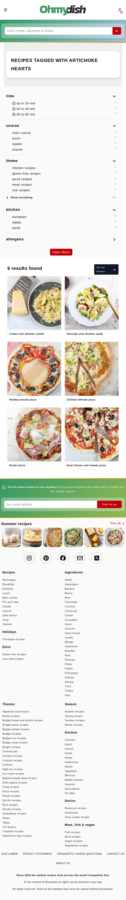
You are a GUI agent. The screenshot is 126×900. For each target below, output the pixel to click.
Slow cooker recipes (77, 817)
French (69, 749)
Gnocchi (70, 628)
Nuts (68, 655)
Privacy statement (37, 854)
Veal (67, 695)
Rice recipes (10, 805)
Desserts (7, 588)
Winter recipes (74, 725)
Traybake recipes (13, 831)
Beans (69, 593)
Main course (10, 597)
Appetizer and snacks (15, 711)
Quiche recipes (11, 800)
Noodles (70, 651)
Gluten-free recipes (14, 654)
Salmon (69, 677)
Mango (69, 642)
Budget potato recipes (16, 729)
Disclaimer (9, 854)
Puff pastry (71, 673)
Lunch (6, 593)
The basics (9, 827)
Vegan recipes (74, 841)
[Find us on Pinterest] (46, 558)
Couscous (71, 611)
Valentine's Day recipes (17, 836)
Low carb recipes (13, 659)
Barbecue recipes (76, 808)
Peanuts (70, 660)
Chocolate (71, 602)
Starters (7, 624)
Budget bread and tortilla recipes (22, 720)
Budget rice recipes (14, 738)
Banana (69, 588)
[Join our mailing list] (80, 558)
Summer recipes (75, 720)
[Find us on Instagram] (29, 558)
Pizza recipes (10, 791)
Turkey (69, 690)
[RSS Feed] (96, 558)
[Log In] (120, 10)
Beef (68, 597)
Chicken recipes (12, 756)
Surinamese (72, 789)
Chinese (70, 740)
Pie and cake (10, 602)
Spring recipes (74, 716)
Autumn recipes (74, 711)
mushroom (71, 646)
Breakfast (8, 584)
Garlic (68, 624)
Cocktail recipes (12, 760)
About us (63, 863)
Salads (6, 606)
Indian (69, 757)
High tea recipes (12, 769)
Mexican (70, 775)
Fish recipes (72, 832)
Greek (68, 753)
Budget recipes (11, 733)
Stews (6, 818)
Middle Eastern (74, 780)
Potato (69, 668)
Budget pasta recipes (15, 725)
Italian (69, 766)
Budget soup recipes (15, 742)
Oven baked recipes (14, 782)
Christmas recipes (13, 639)
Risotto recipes (11, 809)
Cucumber (71, 620)
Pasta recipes (10, 787)
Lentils (69, 637)
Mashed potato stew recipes (19, 778)
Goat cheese (72, 633)
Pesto (68, 664)
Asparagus (71, 584)
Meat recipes (73, 836)
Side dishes (9, 615)
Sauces (7, 611)
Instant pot (71, 812)
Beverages (9, 580)
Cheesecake (10, 751)
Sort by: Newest (101, 269)
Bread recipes (11, 716)
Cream (69, 615)
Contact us (116, 854)
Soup (5, 620)
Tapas (6, 822)
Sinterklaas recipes (14, 813)
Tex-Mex (70, 793)
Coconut (70, 606)
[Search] (116, 31)
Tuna (68, 686)
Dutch (68, 744)
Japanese (71, 771)
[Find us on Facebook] (63, 558)
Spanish (70, 784)
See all (116, 523)
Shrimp (69, 682)
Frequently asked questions (79, 854)
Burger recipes (11, 747)
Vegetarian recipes (76, 845)
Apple (68, 580)
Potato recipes (11, 796)
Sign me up (109, 504)
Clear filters (61, 252)
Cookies (7, 764)
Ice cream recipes (13, 773)
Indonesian (72, 762)
